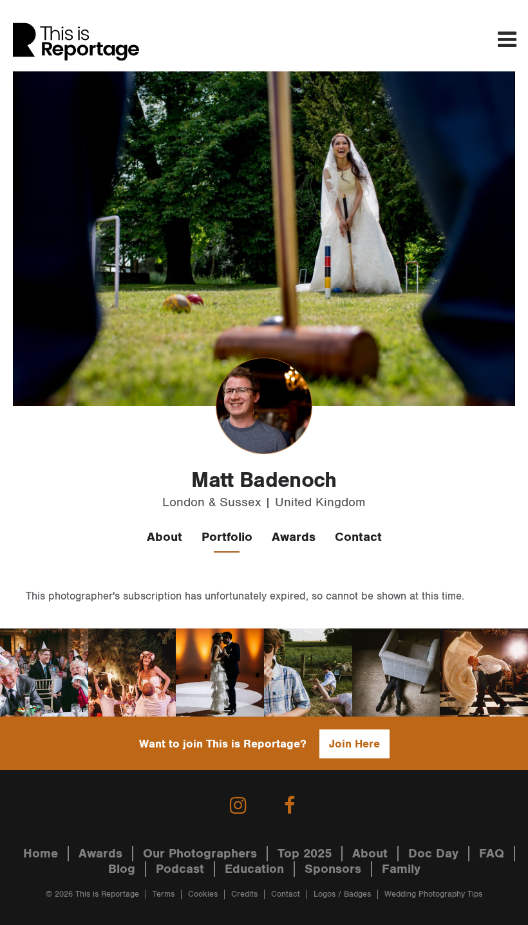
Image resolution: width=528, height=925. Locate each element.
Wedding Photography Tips (433, 894)
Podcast (180, 869)
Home (40, 853)
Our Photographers (200, 853)
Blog (121, 869)
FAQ (491, 853)
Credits (244, 894)
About (164, 537)
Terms (163, 894)
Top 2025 (305, 853)
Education (254, 869)
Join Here (354, 744)
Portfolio (227, 537)
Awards (294, 537)
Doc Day (433, 853)
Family (401, 869)
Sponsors (333, 869)
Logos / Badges (342, 894)
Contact (358, 537)
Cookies (203, 894)
